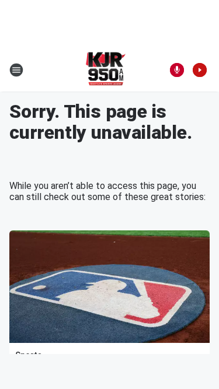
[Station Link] (106, 70)
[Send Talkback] (177, 70)
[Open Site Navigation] (16, 70)
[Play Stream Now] (200, 70)
